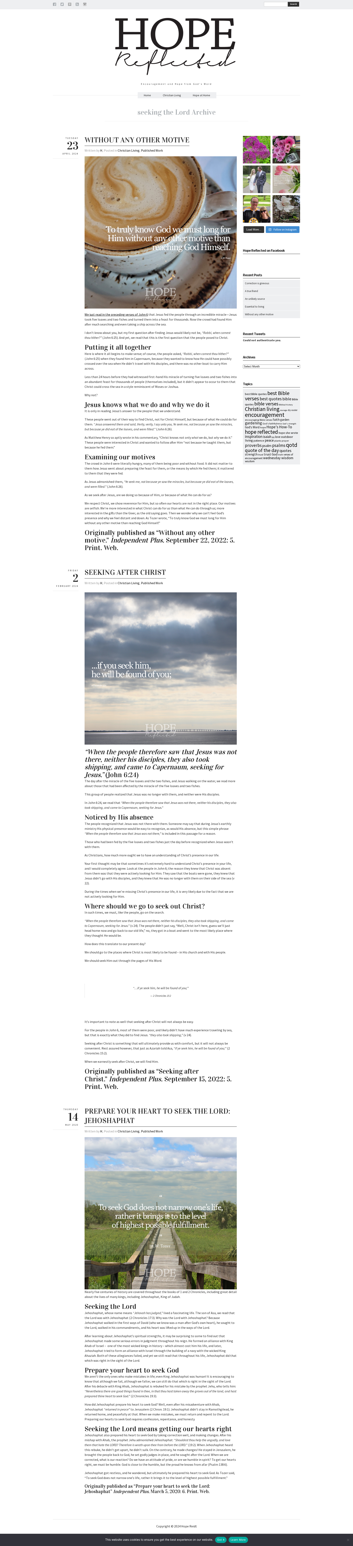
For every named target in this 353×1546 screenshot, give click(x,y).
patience (259, 440)
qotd (291, 445)
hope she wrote (288, 433)
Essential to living (254, 306)
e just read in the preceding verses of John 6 (117, 314)
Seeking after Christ (125, 572)
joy (273, 437)
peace (269, 440)
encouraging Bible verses (258, 419)
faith (276, 419)
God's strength (289, 423)
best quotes (271, 399)
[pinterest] (69, 5)
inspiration (254, 436)
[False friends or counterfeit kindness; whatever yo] (256, 149)
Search (293, 4)
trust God (270, 454)
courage (283, 410)
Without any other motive (137, 139)
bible (286, 398)
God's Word (252, 427)
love (277, 437)
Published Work (152, 150)
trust (260, 454)
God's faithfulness (272, 423)
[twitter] (62, 5)
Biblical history (286, 404)
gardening (253, 423)
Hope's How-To (279, 426)
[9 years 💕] (256, 179)
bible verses (266, 403)
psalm (266, 445)
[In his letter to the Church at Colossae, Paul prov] (286, 209)
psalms (278, 445)
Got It (221, 1539)
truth (280, 454)
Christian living (262, 408)
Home (147, 95)
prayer (285, 440)
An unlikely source (255, 299)
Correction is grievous (257, 283)
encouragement (264, 414)
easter (294, 410)
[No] (348, 1540)
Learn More (238, 1539)
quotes (285, 450)
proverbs (253, 445)
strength (251, 454)
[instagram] (84, 5)
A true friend (251, 291)
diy (289, 410)
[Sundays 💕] (256, 209)
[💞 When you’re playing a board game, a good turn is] (286, 179)
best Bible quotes (256, 394)
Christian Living (172, 95)
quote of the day (262, 450)
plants (277, 440)
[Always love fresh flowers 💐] (286, 149)
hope (263, 427)
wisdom (250, 461)
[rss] (77, 5)
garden (284, 420)
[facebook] (54, 5)
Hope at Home (201, 95)
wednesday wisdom (278, 457)
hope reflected (261, 431)
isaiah (267, 436)
